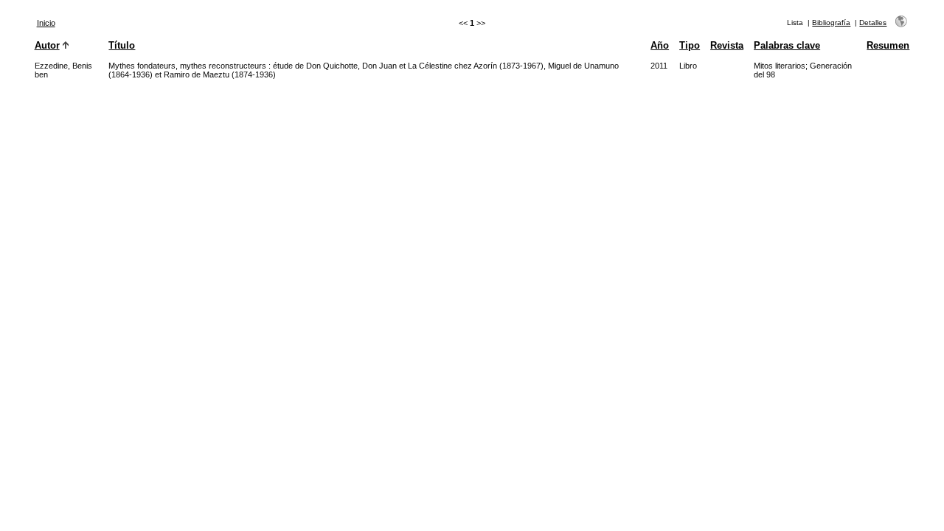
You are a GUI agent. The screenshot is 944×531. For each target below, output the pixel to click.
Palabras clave (787, 45)
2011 (658, 65)
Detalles (872, 22)
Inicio (46, 22)
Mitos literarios (779, 65)
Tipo (689, 45)
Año (659, 45)
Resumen (888, 45)
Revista (726, 45)
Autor (47, 45)
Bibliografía (831, 22)
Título (121, 45)
